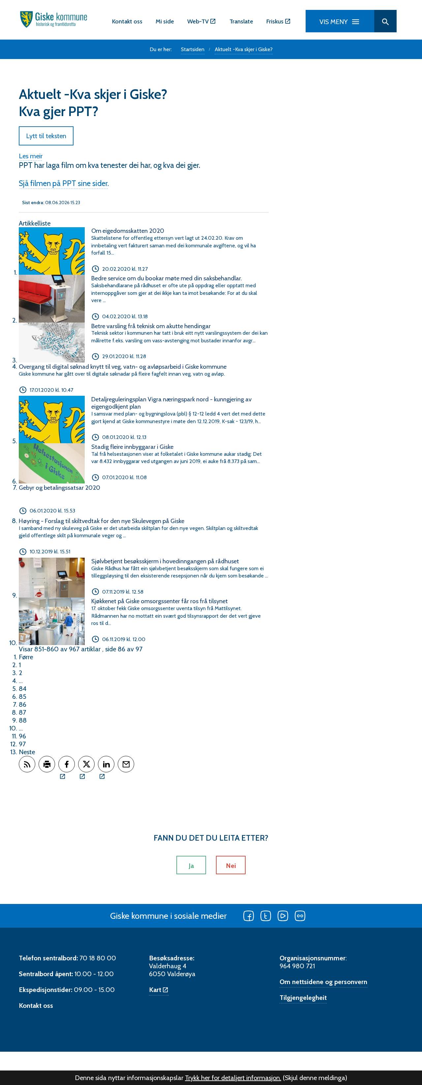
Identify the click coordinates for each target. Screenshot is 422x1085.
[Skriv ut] (47, 764)
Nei (231, 866)
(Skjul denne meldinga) (315, 1078)
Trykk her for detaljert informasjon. (233, 1078)
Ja (191, 866)
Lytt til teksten (46, 136)
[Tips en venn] (126, 764)
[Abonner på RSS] (27, 764)
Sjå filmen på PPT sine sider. (64, 183)
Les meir (31, 156)
